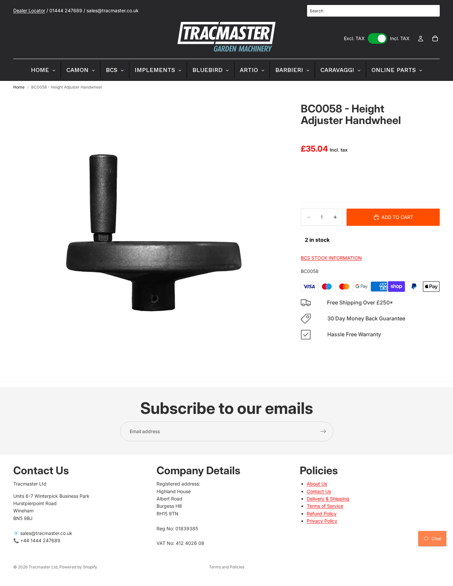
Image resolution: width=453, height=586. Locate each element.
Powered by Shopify (78, 566)
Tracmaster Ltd (43, 566)
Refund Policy (322, 513)
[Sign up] (323, 431)
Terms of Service (325, 506)
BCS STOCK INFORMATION (331, 258)
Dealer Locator (29, 10)
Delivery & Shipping (328, 498)
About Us (317, 484)
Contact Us (319, 491)
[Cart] (435, 38)
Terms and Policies (226, 566)
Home (19, 87)
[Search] (431, 11)
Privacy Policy (322, 521)
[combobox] (373, 11)
